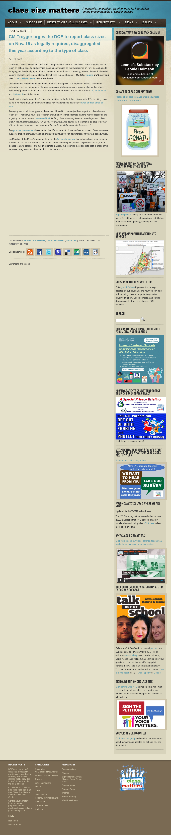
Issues (145, 23)
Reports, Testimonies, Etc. (46, 798)
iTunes (139, 673)
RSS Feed (13, 821)
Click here (149, 523)
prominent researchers (24, 130)
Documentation (69, 769)
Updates (71, 240)
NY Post (96, 90)
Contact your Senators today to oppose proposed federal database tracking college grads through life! (20, 806)
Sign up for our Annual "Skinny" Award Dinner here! (72, 779)
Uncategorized (56, 240)
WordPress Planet (70, 800)
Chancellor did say (66, 139)
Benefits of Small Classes (66, 23)
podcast (154, 648)
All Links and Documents (46, 772)
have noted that (42, 118)
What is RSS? (14, 824)
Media (38, 787)
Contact (38, 779)
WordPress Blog (69, 796)
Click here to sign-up (125, 738)
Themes (65, 793)
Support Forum (68, 789)
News (127, 23)
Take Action (15, 31)
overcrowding (41, 794)
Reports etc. (105, 23)
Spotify (147, 673)
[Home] (78, 10)
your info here (128, 287)
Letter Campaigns (43, 783)
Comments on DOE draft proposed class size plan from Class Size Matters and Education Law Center (19, 792)
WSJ (103, 90)
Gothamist (18, 94)
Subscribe (34, 22)
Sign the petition (123, 214)
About (11, 23)
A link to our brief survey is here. (131, 460)
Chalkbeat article (26, 78)
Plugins (65, 773)
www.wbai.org (130, 655)
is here (89, 75)
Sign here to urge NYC (126, 687)
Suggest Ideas (68, 785)
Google (157, 673)
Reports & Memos (34, 240)
